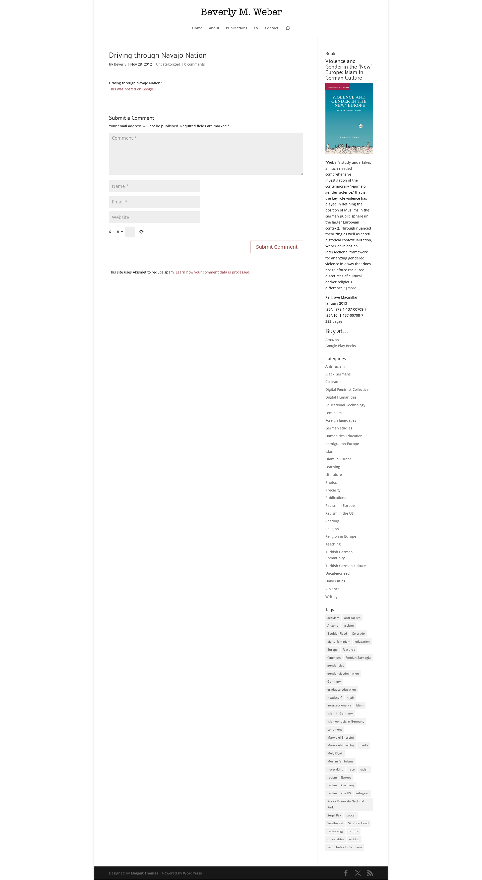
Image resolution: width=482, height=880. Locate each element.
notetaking (335, 769)
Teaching (333, 544)
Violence (332, 588)
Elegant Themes (144, 873)
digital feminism (338, 641)
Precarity (332, 490)
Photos (331, 482)
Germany (334, 681)
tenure (353, 831)
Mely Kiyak (335, 753)
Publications (236, 28)
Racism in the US (339, 513)
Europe (332, 649)
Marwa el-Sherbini (340, 737)
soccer (351, 815)
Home (197, 28)
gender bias (335, 665)
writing (354, 839)
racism (364, 769)
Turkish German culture (345, 565)
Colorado (332, 381)
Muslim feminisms (340, 761)
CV (256, 28)
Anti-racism (335, 366)
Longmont (334, 729)
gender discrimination (343, 673)
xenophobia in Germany (344, 847)
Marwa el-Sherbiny (340, 745)
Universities (335, 581)
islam (360, 705)
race (351, 769)
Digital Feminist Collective (347, 389)
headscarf (334, 697)
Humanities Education (344, 435)
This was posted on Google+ (132, 89)
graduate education (341, 689)
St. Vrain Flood (358, 823)
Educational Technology (345, 405)
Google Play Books (340, 345)
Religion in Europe (340, 536)
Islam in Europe (338, 459)
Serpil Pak (334, 815)
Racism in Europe (340, 505)
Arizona (332, 625)
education (362, 641)
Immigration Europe (342, 443)
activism (333, 618)
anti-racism (352, 618)
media (363, 745)
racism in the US (339, 793)
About (214, 28)
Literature (333, 474)
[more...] (353, 288)
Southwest (335, 823)
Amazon (332, 339)
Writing (331, 596)
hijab (350, 697)
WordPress (192, 873)
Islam (329, 451)
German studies (338, 428)
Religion (332, 528)
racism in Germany (340, 785)
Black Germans (338, 374)
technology (335, 831)
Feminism (333, 412)
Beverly (120, 64)
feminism (334, 657)
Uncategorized (168, 64)
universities (335, 839)
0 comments (194, 64)
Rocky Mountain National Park (345, 804)
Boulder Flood (337, 633)
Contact (271, 28)
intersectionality (339, 705)
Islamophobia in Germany (345, 721)
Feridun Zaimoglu (358, 657)
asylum (348, 625)
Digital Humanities (340, 397)
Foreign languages (340, 420)
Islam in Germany (340, 713)
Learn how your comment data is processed (212, 272)
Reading (332, 521)
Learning (332, 466)
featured (349, 649)
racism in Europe (339, 777)
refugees (362, 793)
